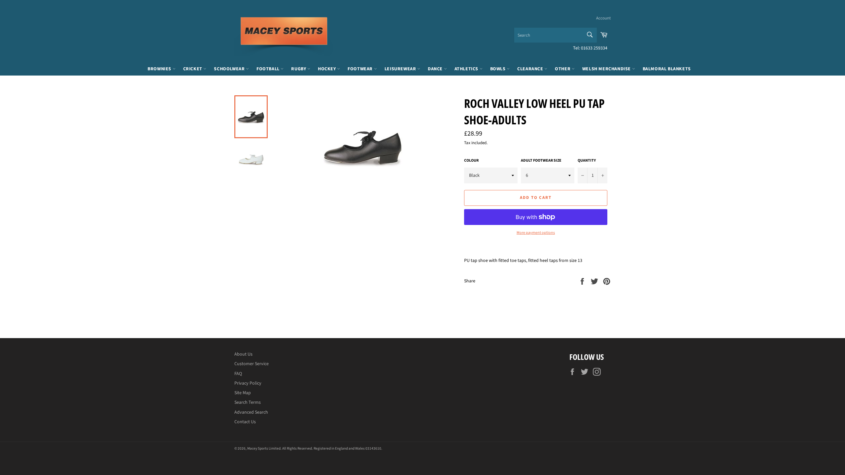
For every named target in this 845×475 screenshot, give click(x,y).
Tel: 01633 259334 (590, 48)
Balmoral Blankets (667, 69)
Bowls (498, 69)
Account (603, 18)
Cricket (193, 69)
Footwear (361, 69)
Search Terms (247, 402)
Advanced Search (251, 412)
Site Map (242, 393)
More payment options (536, 233)
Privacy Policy (247, 383)
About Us (243, 354)
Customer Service (251, 364)
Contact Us (245, 422)
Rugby (299, 69)
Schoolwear (230, 69)
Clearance (530, 69)
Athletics (467, 69)
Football (268, 69)
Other (563, 69)
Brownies (160, 69)
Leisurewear (401, 69)
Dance (436, 69)
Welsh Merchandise (607, 69)
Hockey (327, 69)
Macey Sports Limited (264, 448)
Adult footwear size (541, 160)
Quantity (587, 160)
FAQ (238, 373)
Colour (471, 160)
